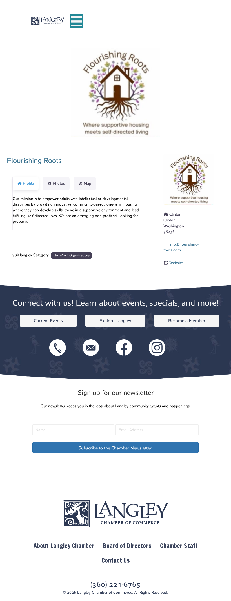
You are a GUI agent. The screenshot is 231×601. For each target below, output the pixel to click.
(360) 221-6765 (115, 584)
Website (176, 263)
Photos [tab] (59, 183)
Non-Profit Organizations (72, 255)
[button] (115, 447)
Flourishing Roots (34, 160)
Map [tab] (87, 183)
